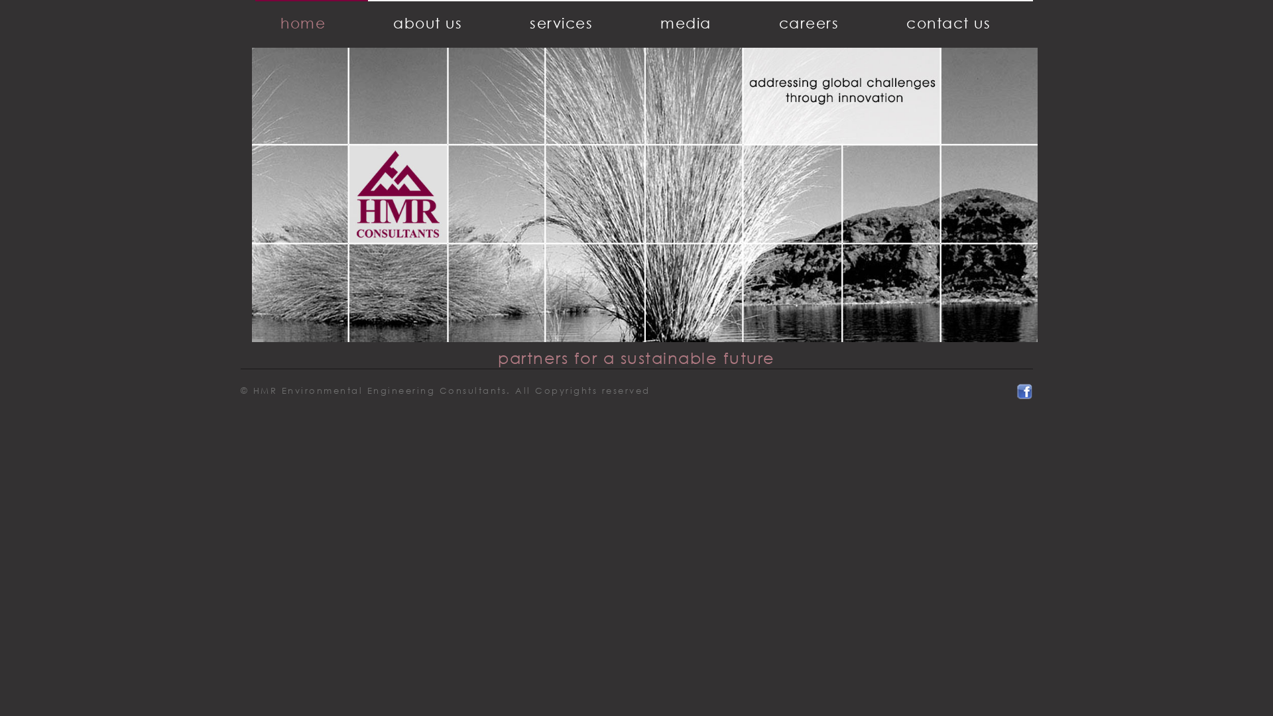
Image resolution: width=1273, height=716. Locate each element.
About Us (427, 23)
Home (303, 23)
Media (685, 23)
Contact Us (948, 23)
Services (561, 23)
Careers (809, 23)
